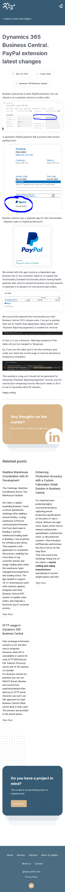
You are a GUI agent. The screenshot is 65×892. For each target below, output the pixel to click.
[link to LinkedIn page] (31, 885)
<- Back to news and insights (16, 18)
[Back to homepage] (21, 6)
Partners (33, 855)
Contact (39, 863)
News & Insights (49, 855)
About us (26, 863)
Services (21, 855)
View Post (7, 614)
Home (10, 855)
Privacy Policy (31, 876)
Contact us (18, 803)
